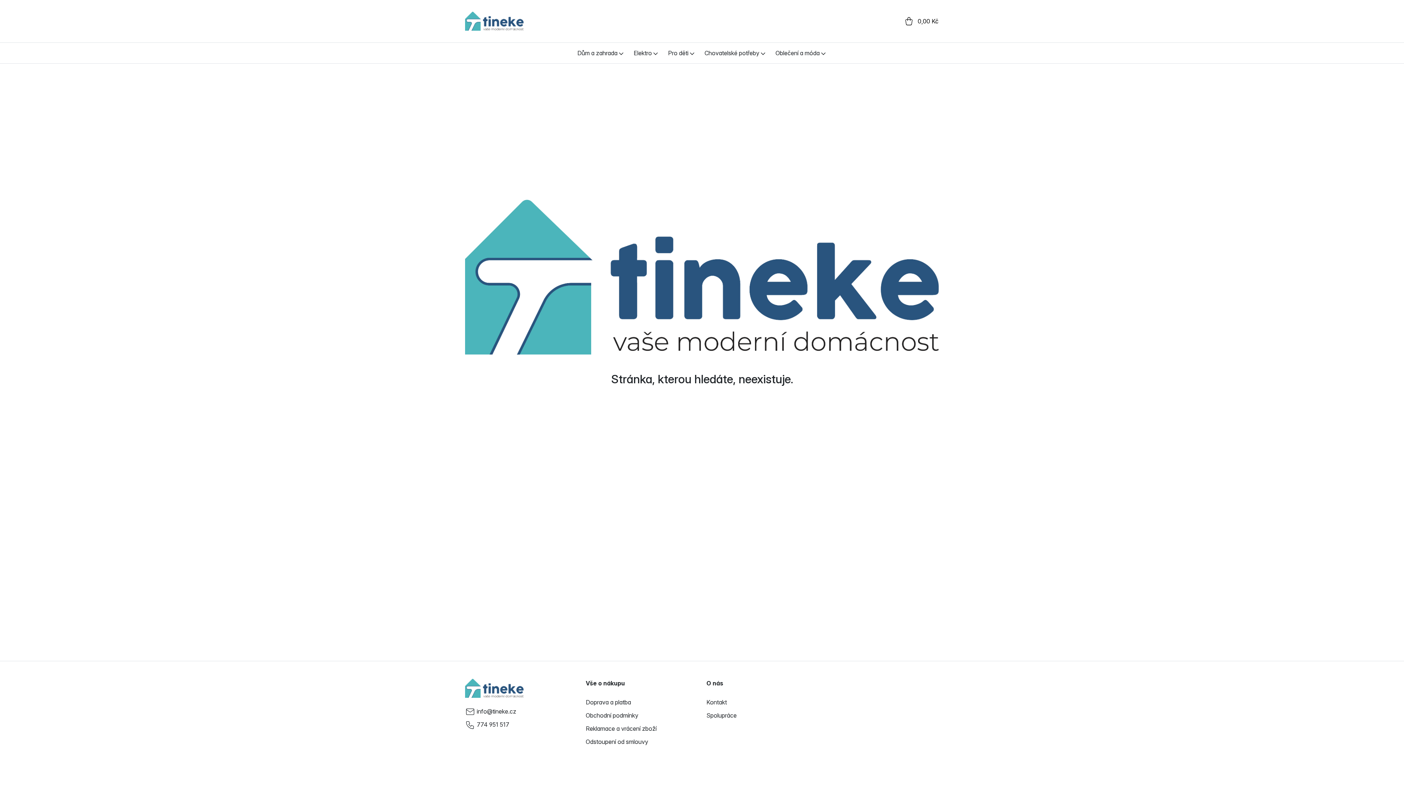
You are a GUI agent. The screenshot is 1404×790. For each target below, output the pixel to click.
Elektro (643, 53)
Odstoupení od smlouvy (617, 741)
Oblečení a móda (797, 53)
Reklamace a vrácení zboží (621, 728)
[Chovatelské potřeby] (763, 53)
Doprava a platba (608, 702)
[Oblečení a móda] (823, 53)
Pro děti (678, 53)
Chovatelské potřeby (732, 53)
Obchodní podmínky (612, 715)
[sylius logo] (494, 21)
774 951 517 (493, 724)
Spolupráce (721, 715)
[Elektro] (655, 53)
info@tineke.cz (496, 711)
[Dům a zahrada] (621, 53)
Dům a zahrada (597, 53)
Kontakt (716, 702)
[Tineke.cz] (494, 688)
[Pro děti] (692, 53)
